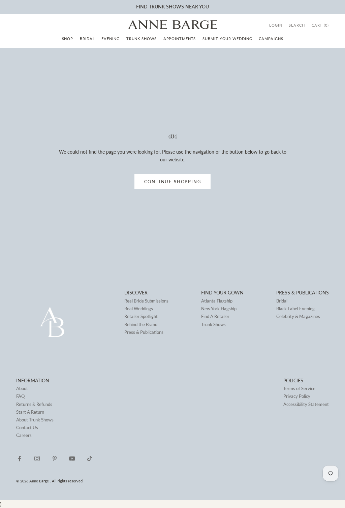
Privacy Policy (296, 396)
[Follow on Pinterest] (54, 458)
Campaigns (271, 38)
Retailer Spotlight (141, 316)
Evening (110, 38)
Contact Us (27, 427)
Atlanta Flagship (216, 301)
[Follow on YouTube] (72, 458)
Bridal (87, 38)
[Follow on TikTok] (89, 458)
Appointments (179, 38)
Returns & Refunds (34, 404)
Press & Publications (143, 332)
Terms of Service (299, 388)
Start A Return (30, 412)
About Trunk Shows (35, 419)
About (22, 388)
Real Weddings (138, 308)
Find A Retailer (215, 316)
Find (142, 6)
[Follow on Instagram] (37, 458)
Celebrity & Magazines (298, 316)
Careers (24, 435)
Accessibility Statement (306, 404)
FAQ (20, 396)
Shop (67, 38)
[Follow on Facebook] (19, 458)
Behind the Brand (140, 324)
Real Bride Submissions (146, 301)
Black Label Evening (295, 308)
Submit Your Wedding (227, 38)
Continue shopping (172, 181)
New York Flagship (219, 308)
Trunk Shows (141, 38)
